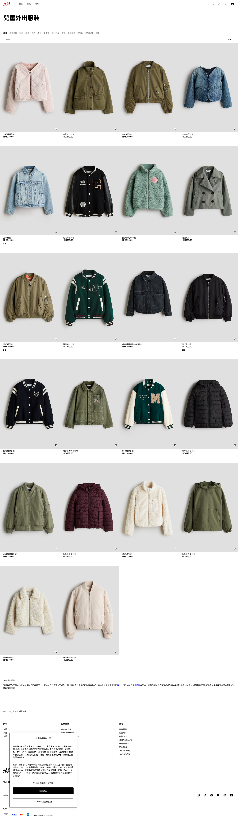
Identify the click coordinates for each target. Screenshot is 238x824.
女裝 (21, 3)
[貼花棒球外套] (89, 190)
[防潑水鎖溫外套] (208, 404)
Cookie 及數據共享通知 (43, 783)
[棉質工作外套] (89, 87)
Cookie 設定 (124, 754)
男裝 (29, 3)
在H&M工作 (66, 729)
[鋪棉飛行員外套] (30, 507)
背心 (119, 685)
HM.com (7, 711)
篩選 (229, 39)
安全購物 (123, 747)
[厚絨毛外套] (148, 507)
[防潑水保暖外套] (208, 507)
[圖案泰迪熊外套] (148, 190)
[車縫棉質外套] (30, 87)
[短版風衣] (208, 190)
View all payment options (43, 815)
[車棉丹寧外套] (208, 87)
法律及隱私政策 (125, 739)
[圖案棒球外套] (89, 297)
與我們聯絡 (124, 743)
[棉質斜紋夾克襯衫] (89, 404)
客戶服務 (123, 729)
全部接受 (43, 791)
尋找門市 (123, 736)
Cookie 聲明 (124, 750)
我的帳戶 (123, 732)
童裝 (37, 3)
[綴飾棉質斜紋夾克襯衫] (148, 297)
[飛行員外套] (148, 87)
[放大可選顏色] (5, 243)
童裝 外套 (22, 711)
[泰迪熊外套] (30, 610)
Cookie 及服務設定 (43, 802)
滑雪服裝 (136, 685)
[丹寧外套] (30, 190)
